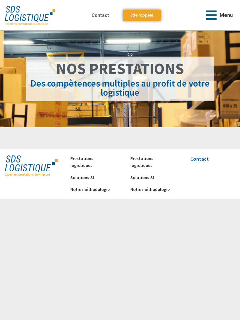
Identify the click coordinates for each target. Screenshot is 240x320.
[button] (219, 15)
